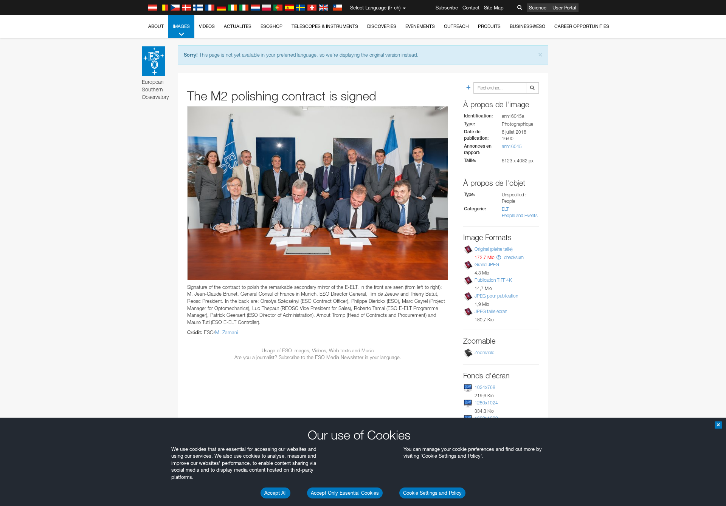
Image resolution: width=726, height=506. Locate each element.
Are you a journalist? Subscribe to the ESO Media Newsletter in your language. (317, 357)
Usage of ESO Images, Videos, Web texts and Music (318, 350)
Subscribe (447, 8)
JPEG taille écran (491, 311)
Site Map (494, 8)
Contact (470, 8)
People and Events (520, 215)
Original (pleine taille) (494, 249)
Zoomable (484, 352)
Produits (489, 26)
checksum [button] (513, 257)
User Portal (564, 8)
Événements (420, 26)
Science (537, 8)
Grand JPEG (487, 264)
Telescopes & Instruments (325, 26)
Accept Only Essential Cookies (345, 493)
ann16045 (512, 146)
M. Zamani (226, 332)
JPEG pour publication (496, 296)
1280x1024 (486, 403)
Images (181, 26)
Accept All (275, 493)
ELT (505, 209)
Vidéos (207, 26)
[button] (498, 257)
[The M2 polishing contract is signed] (318, 193)
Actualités (237, 26)
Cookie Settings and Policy (432, 493)
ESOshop (271, 26)
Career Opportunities (581, 26)
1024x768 (485, 387)
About (156, 26)
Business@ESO (527, 26)
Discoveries (381, 26)
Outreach (456, 26)
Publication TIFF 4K (493, 280)
